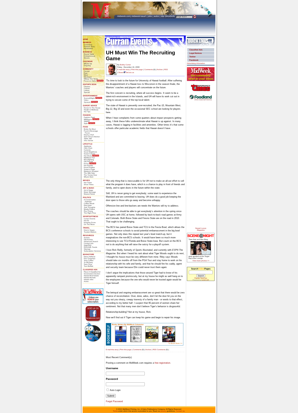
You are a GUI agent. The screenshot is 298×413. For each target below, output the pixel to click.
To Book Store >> (175, 343)
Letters (86, 90)
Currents (87, 150)
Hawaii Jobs (88, 279)
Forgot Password (114, 401)
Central (87, 71)
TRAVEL (86, 228)
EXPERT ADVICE (90, 106)
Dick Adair (88, 205)
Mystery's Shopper (91, 171)
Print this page (137, 69)
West (86, 75)
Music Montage (90, 192)
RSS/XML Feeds (90, 247)
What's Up (88, 64)
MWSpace (88, 119)
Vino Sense (88, 140)
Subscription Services (92, 251)
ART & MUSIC (88, 188)
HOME (85, 39)
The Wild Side (89, 173)
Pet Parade (88, 165)
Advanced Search (91, 241)
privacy (163, 411)
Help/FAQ (87, 245)
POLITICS (87, 197)
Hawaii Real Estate (91, 276)
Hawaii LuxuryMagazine (200, 229)
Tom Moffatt (88, 266)
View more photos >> (200, 261)
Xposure (87, 102)
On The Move (89, 224)
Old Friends (88, 161)
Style (86, 123)
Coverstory (88, 45)
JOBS (150, 16)
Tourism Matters (90, 232)
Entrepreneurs (89, 56)
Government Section (92, 274)
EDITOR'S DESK (89, 84)
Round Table (89, 54)
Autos (86, 281)
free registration (162, 363)
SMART (87, 121)
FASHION (87, 115)
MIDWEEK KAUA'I (139, 16)
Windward (88, 77)
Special (87, 92)
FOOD (85, 127)
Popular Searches (201, 278)
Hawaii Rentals (90, 277)
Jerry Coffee (88, 260)
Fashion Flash (89, 117)
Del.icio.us (129, 72)
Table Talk (88, 139)
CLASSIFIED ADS (90, 270)
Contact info (88, 243)
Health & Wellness (91, 110)
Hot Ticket (88, 183)
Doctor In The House (92, 108)
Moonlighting (89, 160)
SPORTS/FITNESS (90, 216)
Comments (148, 69)
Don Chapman (89, 259)
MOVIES (86, 180)
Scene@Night (89, 98)
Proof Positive (89, 167)
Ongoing (87, 65)
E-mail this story (123, 69)
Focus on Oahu (90, 81)
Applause (87, 146)
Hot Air (86, 221)
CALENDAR (87, 61)
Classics (87, 87)
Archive (87, 238)
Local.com (205, 280)
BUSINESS (87, 52)
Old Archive (88, 240)
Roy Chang (88, 211)
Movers (87, 58)
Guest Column (89, 154)
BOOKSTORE (88, 254)
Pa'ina (86, 164)
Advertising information (196, 63)
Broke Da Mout (90, 129)
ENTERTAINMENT (90, 96)
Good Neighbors (90, 152)
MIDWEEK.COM (123, 16)
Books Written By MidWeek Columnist (127, 324)
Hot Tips (87, 112)
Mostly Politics (89, 209)
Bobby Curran (125, 65)
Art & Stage (88, 190)
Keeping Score (90, 222)
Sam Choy (88, 264)
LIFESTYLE (87, 144)
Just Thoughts (89, 207)
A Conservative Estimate (90, 201)
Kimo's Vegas (89, 230)
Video (86, 100)
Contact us (180, 411)
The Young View (90, 175)
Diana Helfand (89, 257)
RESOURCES (88, 235)
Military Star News (91, 79)
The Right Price (90, 213)
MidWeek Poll (89, 158)
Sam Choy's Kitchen (92, 137)
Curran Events (89, 219)
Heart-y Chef (89, 135)
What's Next (88, 177)
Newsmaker (88, 48)
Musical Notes (89, 194)
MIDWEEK (87, 42)
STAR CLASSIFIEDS (168, 16)
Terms (115, 411)
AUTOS (157, 16)
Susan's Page (89, 169)
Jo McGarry (88, 262)
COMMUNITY (88, 69)
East (85, 73)
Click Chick (88, 148)
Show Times (88, 184)
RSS (166, 69)
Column (87, 88)
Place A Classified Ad (92, 272)
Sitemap (87, 249)
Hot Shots (88, 156)
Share (120, 72)
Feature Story (89, 46)
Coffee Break (89, 203)
